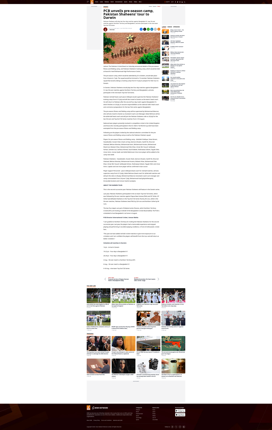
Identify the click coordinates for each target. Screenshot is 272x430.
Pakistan (138, 409)
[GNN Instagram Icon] (179, 2)
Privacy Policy (97, 420)
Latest (153, 411)
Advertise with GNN (117, 420)
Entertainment (139, 413)
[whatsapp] (148, 29)
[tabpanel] (173, 65)
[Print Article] (158, 29)
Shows (153, 413)
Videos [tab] (169, 27)
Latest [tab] (164, 27)
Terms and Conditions (106, 420)
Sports (154, 6)
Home (150, 6)
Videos (154, 415)
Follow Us (167, 427)
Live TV (154, 417)
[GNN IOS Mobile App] (180, 414)
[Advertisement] (94, 28)
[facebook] (141, 29)
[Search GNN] (184, 2)
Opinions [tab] (176, 27)
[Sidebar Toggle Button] (88, 1)
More (140, 1)
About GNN (89, 420)
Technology (138, 417)
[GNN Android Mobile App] (180, 410)
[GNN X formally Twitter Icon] (177, 2)
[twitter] (144, 29)
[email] (155, 29)
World (137, 411)
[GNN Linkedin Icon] (182, 2)
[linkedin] (151, 29)
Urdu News (155, 419)
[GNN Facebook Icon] (175, 2)
